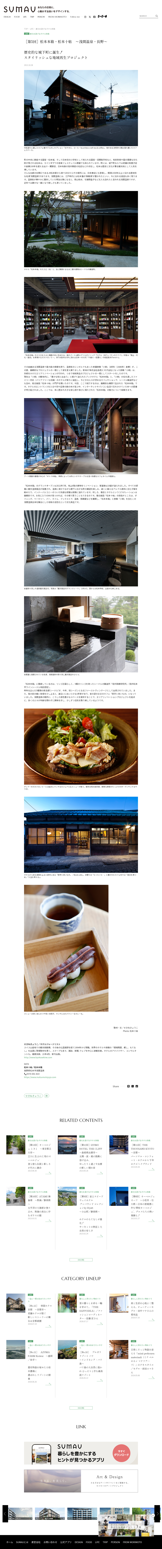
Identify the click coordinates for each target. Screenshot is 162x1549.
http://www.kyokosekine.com (38, 1057)
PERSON (41, 16)
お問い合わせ (50, 1542)
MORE (81, 1259)
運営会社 (35, 1542)
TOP (26, 29)
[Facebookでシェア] (137, 1086)
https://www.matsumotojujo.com (40, 1077)
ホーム (9, 1542)
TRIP (32, 16)
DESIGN (7, 16)
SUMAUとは (22, 1542)
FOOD (17, 16)
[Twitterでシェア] (132, 1086)
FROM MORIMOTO (57, 16)
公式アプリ (66, 1542)
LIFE (25, 16)
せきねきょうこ (33, 1095)
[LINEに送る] (128, 1086)
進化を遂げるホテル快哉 (45, 29)
